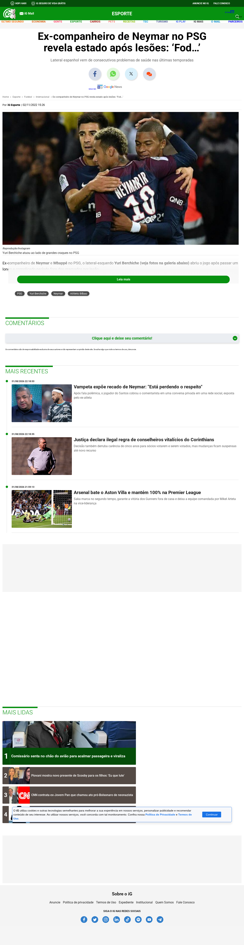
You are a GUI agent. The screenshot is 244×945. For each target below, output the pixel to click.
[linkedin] (116, 922)
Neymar (58, 293)
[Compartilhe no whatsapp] (113, 74)
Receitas (129, 21)
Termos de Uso (106, 902)
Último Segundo (12, 21)
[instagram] (105, 922)
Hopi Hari (20, 3)
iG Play (181, 21)
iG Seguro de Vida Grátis (50, 3)
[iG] (9, 13)
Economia (39, 21)
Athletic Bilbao (78, 293)
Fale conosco (222, 3)
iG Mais (198, 21)
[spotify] (138, 922)
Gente (58, 21)
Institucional (144, 902)
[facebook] (84, 922)
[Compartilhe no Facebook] (95, 74)
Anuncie (54, 902)
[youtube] (149, 922)
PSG (19, 293)
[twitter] (95, 922)
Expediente (126, 902)
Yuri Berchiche (38, 293)
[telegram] (160, 922)
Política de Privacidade (160, 814)
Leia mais (123, 279)
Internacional (42, 97)
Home (5, 97)
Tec (145, 21)
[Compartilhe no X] (131, 73)
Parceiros (235, 21)
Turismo (162, 21)
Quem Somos (164, 902)
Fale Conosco (185, 902)
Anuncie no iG (201, 3)
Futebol (28, 97)
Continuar (212, 814)
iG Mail (227, 12)
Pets (111, 21)
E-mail (215, 21)
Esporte (122, 13)
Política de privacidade (78, 902)
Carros (95, 21)
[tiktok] (127, 922)
